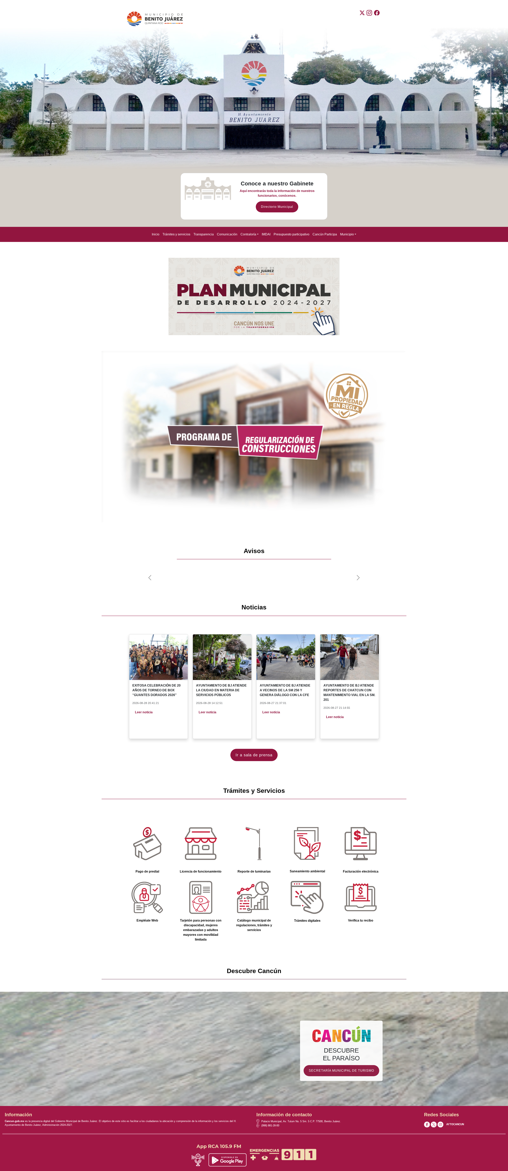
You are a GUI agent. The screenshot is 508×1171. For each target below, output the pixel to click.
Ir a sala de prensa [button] (254, 755)
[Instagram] (369, 19)
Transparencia (203, 234)
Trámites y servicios (176, 234)
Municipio (347, 234)
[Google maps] (258, 1121)
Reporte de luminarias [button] (254, 871)
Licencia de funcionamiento (200, 871)
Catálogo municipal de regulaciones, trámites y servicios (254, 925)
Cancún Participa (325, 234)
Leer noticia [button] (144, 712)
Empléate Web (147, 920)
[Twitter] (362, 19)
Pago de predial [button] (147, 871)
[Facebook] (377, 19)
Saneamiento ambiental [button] (307, 871)
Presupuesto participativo (291, 234)
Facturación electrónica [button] (360, 871)
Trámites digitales (307, 920)
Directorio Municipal (277, 206)
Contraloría (248, 234)
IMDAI (266, 234)
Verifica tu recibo (360, 920)
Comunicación (227, 234)
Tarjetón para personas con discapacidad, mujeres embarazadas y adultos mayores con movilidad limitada (200, 930)
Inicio (155, 234)
